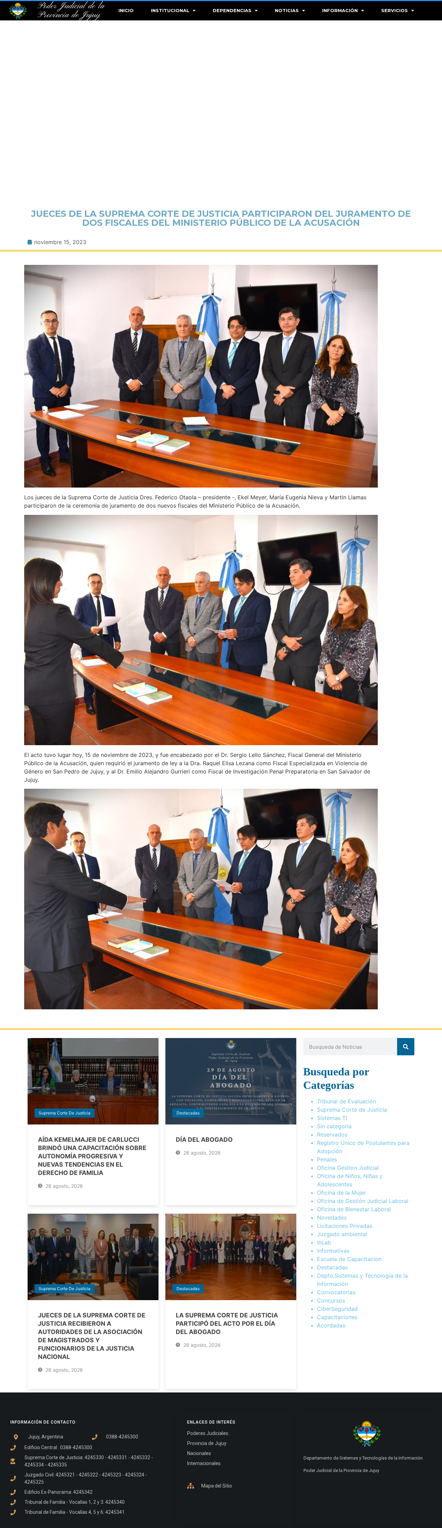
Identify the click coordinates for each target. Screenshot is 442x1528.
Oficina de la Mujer (341, 1192)
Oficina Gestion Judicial (348, 1167)
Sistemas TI (332, 1117)
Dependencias (232, 10)
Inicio (126, 10)
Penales (327, 1159)
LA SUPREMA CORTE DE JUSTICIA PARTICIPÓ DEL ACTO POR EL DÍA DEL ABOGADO (227, 1323)
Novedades (332, 1217)
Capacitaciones (337, 1317)
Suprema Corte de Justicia (64, 1112)
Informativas (333, 1250)
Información (340, 10)
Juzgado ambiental (342, 1234)
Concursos (331, 1300)
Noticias (287, 10)
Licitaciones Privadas (344, 1225)
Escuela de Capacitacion (349, 1259)
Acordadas (331, 1325)
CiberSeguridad (337, 1308)
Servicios (394, 10)
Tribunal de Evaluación (346, 1101)
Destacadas (188, 1112)
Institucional (170, 10)
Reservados (332, 1134)
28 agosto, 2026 (63, 1186)
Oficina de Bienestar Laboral (354, 1209)
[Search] (405, 1046)
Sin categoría (334, 1126)
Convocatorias (336, 1292)
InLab (324, 1242)
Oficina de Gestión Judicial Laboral (363, 1200)
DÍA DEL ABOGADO (204, 1139)
